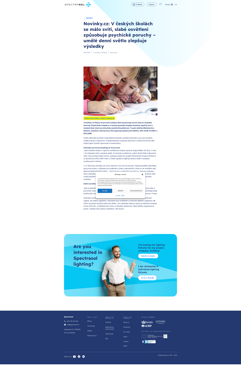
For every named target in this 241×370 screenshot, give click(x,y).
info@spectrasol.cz (73, 325)
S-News (139, 4)
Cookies (118, 195)
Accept (105, 191)
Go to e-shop (146, 278)
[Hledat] (160, 4)
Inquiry (151, 4)
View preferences (136, 191)
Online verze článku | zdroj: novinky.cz (99, 118)
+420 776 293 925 (72, 321)
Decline (120, 191)
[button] (142, 174)
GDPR (122, 195)
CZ (176, 5)
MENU (167, 5)
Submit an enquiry (148, 256)
